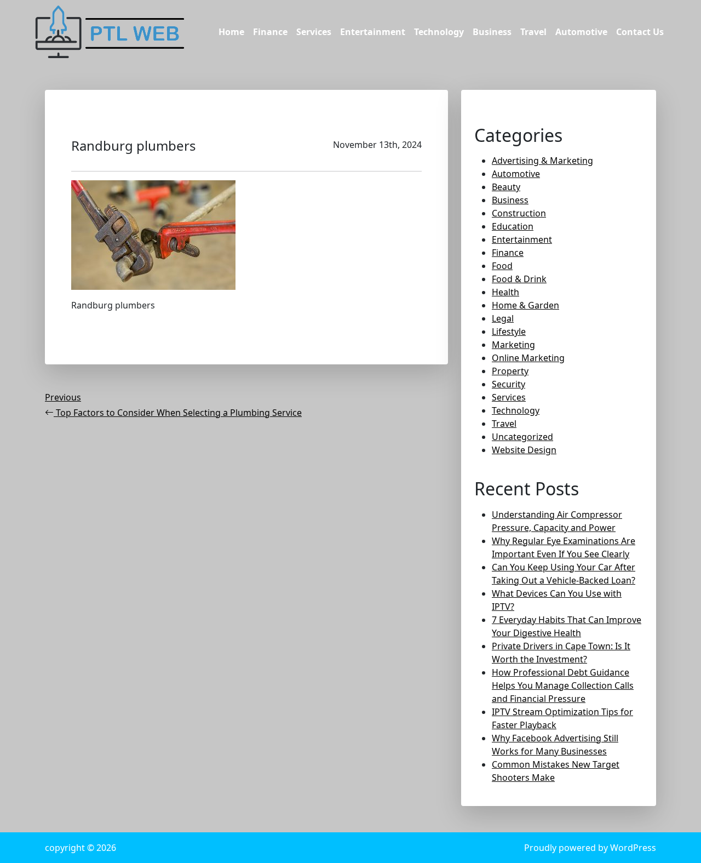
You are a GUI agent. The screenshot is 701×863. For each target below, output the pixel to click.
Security (508, 384)
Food (502, 266)
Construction (519, 213)
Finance (270, 32)
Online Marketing (528, 358)
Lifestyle (509, 331)
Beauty (506, 187)
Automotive (581, 32)
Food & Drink (519, 279)
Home (231, 32)
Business (492, 32)
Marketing (513, 345)
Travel (533, 32)
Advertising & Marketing (542, 161)
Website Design (524, 450)
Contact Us (640, 32)
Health (505, 292)
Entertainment (372, 32)
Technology (439, 32)
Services (313, 32)
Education (512, 226)
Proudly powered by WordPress (590, 848)
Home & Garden (525, 305)
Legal (503, 318)
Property (510, 371)
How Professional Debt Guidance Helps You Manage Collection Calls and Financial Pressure (563, 685)
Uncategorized (522, 437)
